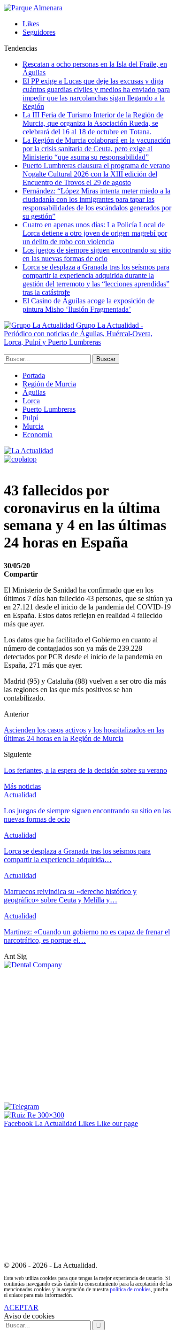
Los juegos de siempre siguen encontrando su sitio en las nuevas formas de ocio (97, 254)
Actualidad (20, 795)
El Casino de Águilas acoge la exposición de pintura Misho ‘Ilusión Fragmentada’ (88, 305)
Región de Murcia (49, 384)
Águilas (34, 392)
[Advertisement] (82, 1035)
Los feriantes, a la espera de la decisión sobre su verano (85, 770)
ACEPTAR (21, 1307)
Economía (38, 435)
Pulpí (30, 418)
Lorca (31, 401)
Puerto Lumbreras (49, 409)
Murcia (33, 426)
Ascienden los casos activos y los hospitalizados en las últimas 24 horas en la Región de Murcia (84, 734)
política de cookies (130, 1289)
